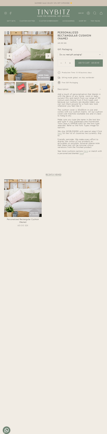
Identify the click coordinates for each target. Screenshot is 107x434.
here (60, 133)
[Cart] (101, 13)
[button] (11, 21)
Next (48, 56)
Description (63, 89)
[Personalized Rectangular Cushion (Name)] (23, 198)
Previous (9, 56)
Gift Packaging (65, 49)
